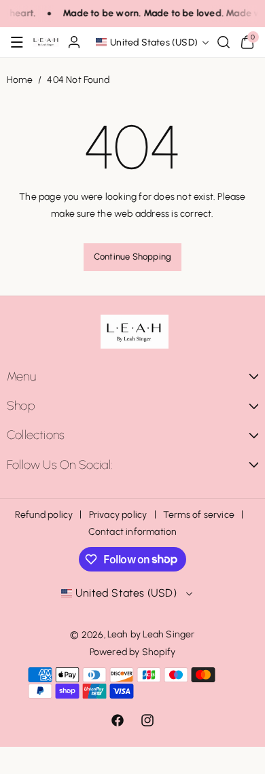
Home (20, 80)
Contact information (132, 532)
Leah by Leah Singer (151, 634)
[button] (17, 42)
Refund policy (44, 515)
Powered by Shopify (133, 652)
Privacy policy (118, 515)
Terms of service (198, 515)
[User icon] (74, 42)
